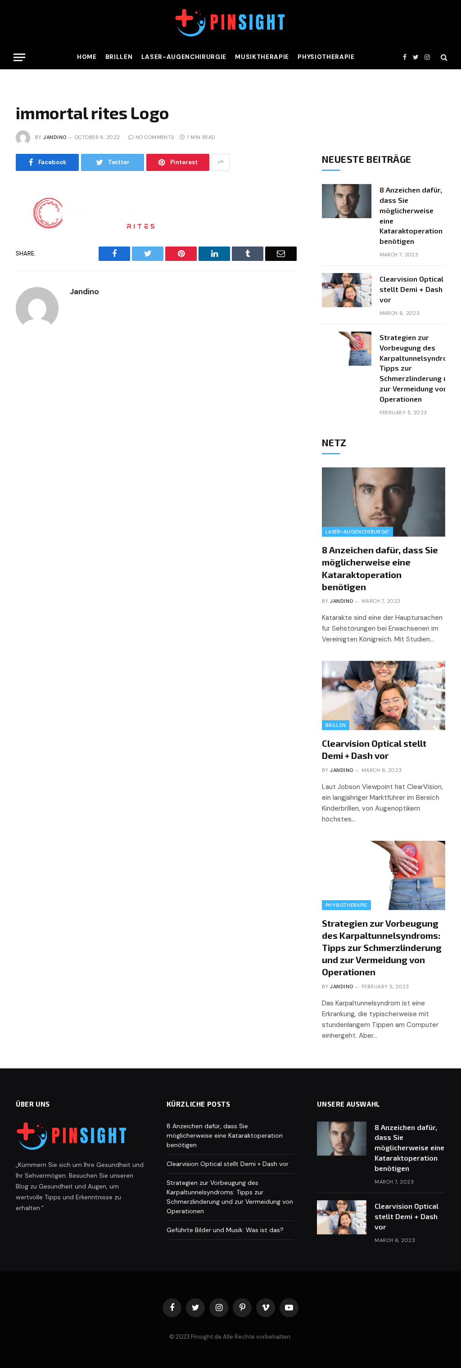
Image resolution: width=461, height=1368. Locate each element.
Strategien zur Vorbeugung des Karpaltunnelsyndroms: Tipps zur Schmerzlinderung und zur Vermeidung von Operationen (420, 368)
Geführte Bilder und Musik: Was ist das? (225, 1230)
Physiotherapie (326, 57)
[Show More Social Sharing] (221, 162)
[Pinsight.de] (230, 23)
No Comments (155, 137)
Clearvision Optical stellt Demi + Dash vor (411, 289)
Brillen (119, 57)
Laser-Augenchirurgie (184, 57)
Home (87, 57)
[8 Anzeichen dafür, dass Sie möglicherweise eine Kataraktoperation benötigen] (346, 201)
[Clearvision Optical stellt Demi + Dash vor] (346, 290)
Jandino (54, 137)
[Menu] (19, 57)
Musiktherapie (262, 57)
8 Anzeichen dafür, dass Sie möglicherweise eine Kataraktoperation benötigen (411, 215)
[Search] (443, 57)
